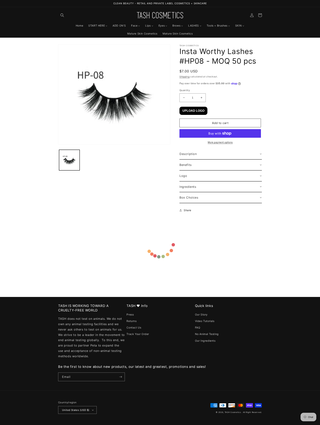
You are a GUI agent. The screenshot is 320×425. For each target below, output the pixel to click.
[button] (62, 15)
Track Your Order (137, 334)
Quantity (184, 90)
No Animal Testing (207, 334)
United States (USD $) (75, 409)
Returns (131, 321)
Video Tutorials (204, 321)
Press (130, 314)
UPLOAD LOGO (193, 110)
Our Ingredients (205, 340)
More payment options (220, 142)
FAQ (197, 327)
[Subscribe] (120, 376)
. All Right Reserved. (251, 412)
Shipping (184, 76)
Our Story (201, 314)
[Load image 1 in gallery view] (69, 160)
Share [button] (187, 210)
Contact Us (133, 327)
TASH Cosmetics (233, 412)
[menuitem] (79, 26)
